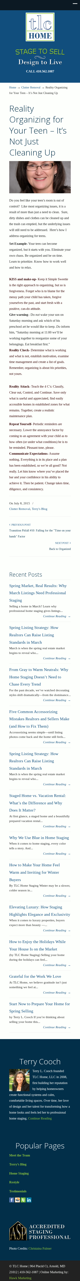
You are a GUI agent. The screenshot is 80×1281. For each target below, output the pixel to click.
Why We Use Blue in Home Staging (39, 837)
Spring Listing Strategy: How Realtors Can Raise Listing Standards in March (33, 634)
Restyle (14, 1182)
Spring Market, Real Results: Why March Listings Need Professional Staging (38, 592)
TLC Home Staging (40, 26)
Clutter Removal (30, 87)
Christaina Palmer (40, 1248)
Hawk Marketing (20, 1278)
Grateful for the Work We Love (35, 976)
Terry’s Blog (17, 1164)
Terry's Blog (39, 509)
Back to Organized (60, 549)
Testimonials (17, 1191)
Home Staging (19, 1173)
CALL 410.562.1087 (40, 71)
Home (12, 87)
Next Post (62, 543)
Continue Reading (40, 1118)
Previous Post (20, 524)
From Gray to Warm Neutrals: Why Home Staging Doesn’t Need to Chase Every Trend (38, 676)
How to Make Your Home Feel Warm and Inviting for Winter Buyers (34, 872)
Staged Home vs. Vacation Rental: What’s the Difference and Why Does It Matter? (37, 802)
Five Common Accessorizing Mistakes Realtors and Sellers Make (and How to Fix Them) (39, 718)
